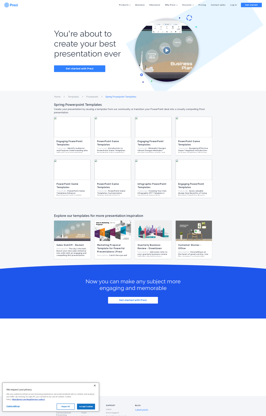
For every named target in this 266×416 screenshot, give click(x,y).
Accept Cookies (86, 406)
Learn (109, 409)
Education (154, 5)
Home (57, 96)
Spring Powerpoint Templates (120, 96)
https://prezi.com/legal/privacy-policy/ (28, 399)
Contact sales (218, 5)
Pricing (202, 5)
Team (83, 413)
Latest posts (141, 410)
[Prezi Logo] (14, 4)
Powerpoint (92, 96)
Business (140, 5)
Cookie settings (13, 406)
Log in (233, 5)
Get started (251, 5)
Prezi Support (112, 413)
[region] (50, 397)
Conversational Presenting (63, 414)
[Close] (95, 385)
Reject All (66, 406)
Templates (73, 96)
